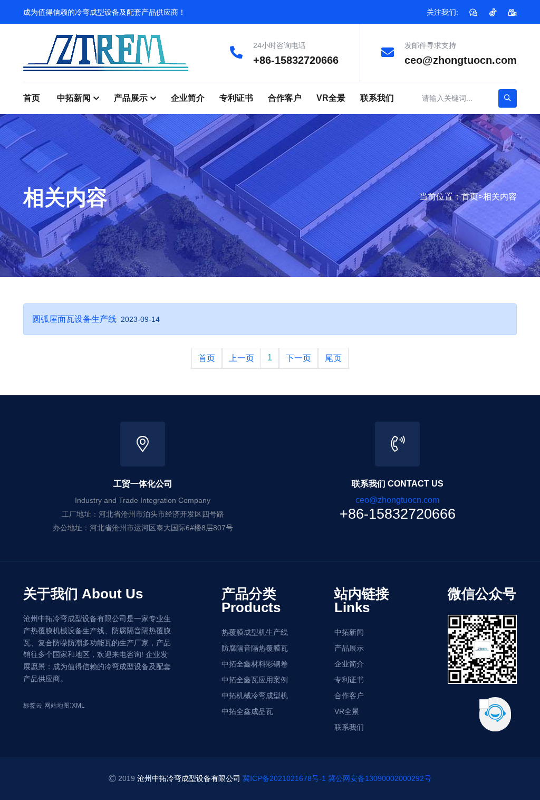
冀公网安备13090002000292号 (379, 778)
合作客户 (285, 97)
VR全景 (330, 97)
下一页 (298, 358)
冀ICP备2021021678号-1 (284, 778)
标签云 (32, 705)
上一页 (241, 358)
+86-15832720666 (296, 60)
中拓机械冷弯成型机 (254, 695)
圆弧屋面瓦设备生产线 (74, 319)
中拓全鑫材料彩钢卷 (254, 664)
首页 (31, 97)
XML (78, 705)
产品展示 (131, 97)
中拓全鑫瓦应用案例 (254, 679)
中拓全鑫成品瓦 (247, 711)
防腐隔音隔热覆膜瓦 (254, 648)
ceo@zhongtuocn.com (460, 60)
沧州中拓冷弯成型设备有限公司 (188, 778)
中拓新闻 (74, 97)
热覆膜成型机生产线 (254, 632)
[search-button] (507, 98)
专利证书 (236, 97)
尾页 (333, 358)
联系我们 (377, 97)
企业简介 (188, 97)
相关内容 (500, 196)
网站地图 (57, 705)
